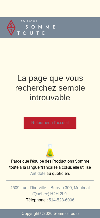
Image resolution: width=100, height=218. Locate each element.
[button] (91, 27)
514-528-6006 (61, 200)
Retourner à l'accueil (50, 122)
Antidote (37, 173)
